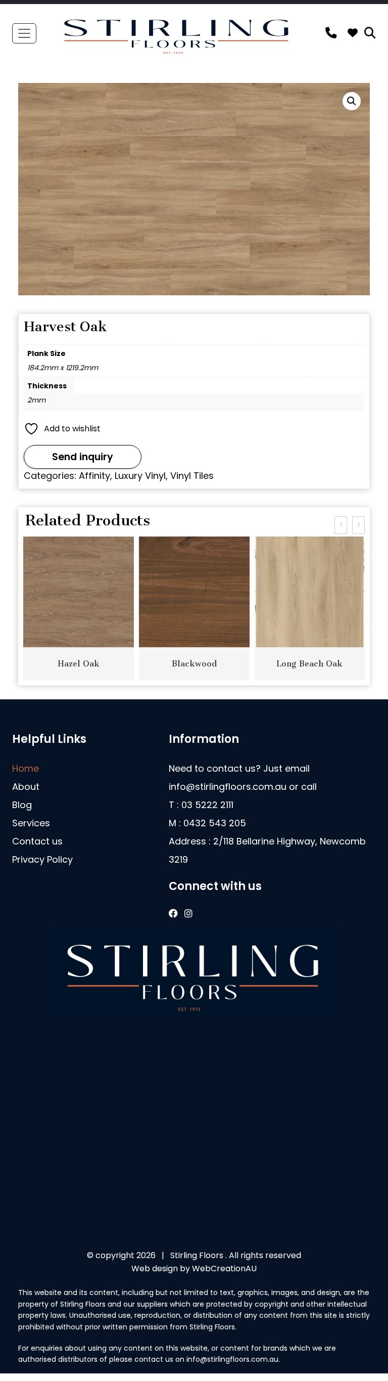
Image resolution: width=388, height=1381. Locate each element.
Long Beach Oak (309, 664)
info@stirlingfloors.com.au (227, 786)
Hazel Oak (79, 664)
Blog (22, 804)
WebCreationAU (224, 1268)
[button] (352, 101)
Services (31, 823)
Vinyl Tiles (192, 475)
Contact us (37, 841)
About (25, 786)
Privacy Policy (42, 859)
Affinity (94, 475)
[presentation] (340, 525)
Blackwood (194, 664)
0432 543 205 (214, 823)
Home (25, 768)
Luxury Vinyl (140, 475)
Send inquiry (82, 457)
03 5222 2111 (207, 804)
